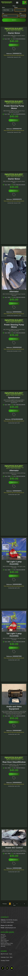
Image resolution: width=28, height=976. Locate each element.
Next (14, 905)
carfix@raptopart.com (10, 927)
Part (3, 13)
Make (3, 7)
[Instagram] (7, 968)
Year (20, 13)
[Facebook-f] (3, 968)
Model (16, 7)
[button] (17, 2)
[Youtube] (12, 968)
